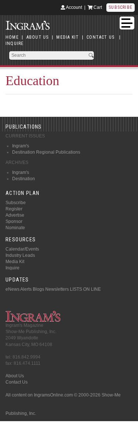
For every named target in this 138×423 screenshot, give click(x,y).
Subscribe (120, 7)
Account (73, 7)
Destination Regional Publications (46, 152)
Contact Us (17, 382)
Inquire (13, 267)
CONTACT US (100, 37)
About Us (15, 375)
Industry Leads (20, 255)
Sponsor (14, 221)
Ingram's (20, 145)
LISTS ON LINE (85, 289)
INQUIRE (15, 43)
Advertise (15, 215)
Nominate (15, 227)
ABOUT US (37, 37)
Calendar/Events (22, 249)
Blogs (38, 289)
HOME (12, 37)
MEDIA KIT (67, 37)
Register (14, 209)
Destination (23, 178)
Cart (97, 7)
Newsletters (57, 289)
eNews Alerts (19, 289)
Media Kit (15, 261)
